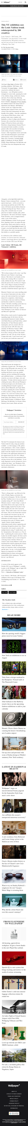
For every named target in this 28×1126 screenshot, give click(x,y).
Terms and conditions (14, 1096)
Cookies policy (14, 1101)
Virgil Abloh (14, 226)
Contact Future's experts (14, 1094)
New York (10, 84)
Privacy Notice (21, 427)
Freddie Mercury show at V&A (17, 5)
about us (14, 1091)
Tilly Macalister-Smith (8, 47)
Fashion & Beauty (5, 21)
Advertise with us (14, 1103)
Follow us (16, 79)
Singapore (13, 101)
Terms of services (19, 426)
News (17, 49)
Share (5, 79)
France (8, 100)
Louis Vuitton (13, 88)
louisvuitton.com (5, 585)
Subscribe (20, 2)
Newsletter (24, 79)
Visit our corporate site (18, 1120)
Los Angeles (22, 101)
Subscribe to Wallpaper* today (14, 572)
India (8, 507)
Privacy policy (14, 1098)
